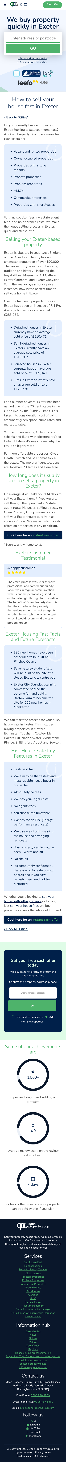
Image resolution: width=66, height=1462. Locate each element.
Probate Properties (33, 1280)
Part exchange (33, 1302)
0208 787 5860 (43, 1402)
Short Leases (33, 1273)
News (33, 1335)
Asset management (33, 1306)
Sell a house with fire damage (33, 1309)
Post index (23, 1456)
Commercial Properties (33, 1284)
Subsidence (33, 1291)
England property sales (33, 1364)
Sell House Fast (33, 1262)
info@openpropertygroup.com (37, 1408)
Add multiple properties (33, 62)
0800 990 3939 (40, 1395)
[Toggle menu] (5, 4)
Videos (33, 1342)
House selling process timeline (33, 1353)
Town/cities (33, 1345)
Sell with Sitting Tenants (33, 1269)
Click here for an (33, 535)
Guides (33, 1338)
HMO (33, 1298)
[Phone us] (21, 5)
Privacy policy (43, 1452)
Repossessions (33, 1266)
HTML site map (40, 1456)
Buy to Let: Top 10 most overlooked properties (33, 1356)
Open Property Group (41, 1449)
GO (33, 48)
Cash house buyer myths (33, 1360)
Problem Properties (33, 1277)
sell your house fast (24, 906)
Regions (33, 1349)
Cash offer (52, 4)
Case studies (33, 1331)
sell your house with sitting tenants (29, 898)
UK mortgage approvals (33, 1367)
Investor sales (33, 1316)
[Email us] (25, 5)
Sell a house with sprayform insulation (33, 1313)
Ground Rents (33, 1287)
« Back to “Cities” (16, 117)
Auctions (33, 1295)
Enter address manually (33, 58)
